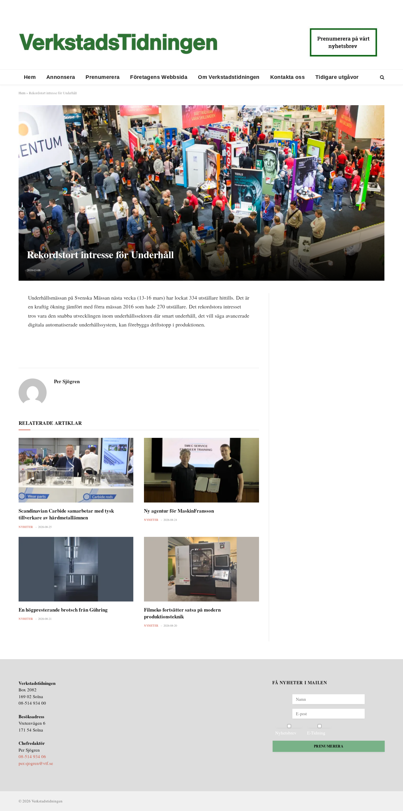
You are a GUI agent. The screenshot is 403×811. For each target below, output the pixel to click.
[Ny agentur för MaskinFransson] (201, 470)
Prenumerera (102, 77)
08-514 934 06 (32, 756)
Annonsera (60, 77)
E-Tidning (316, 733)
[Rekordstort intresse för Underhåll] (201, 192)
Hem (30, 77)
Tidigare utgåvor (337, 77)
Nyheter (26, 527)
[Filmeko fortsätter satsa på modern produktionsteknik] (201, 569)
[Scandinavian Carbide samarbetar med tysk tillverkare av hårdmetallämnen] (76, 470)
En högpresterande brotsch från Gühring (63, 609)
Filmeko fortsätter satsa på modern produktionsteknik (182, 613)
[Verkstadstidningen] (118, 43)
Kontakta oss (287, 77)
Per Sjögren (67, 381)
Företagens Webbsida (158, 77)
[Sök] (381, 77)
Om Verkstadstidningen (229, 77)
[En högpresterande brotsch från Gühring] (76, 569)
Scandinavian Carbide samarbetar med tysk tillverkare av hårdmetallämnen (66, 514)
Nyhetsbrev (285, 733)
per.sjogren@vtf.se (36, 763)
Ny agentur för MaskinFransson (179, 510)
